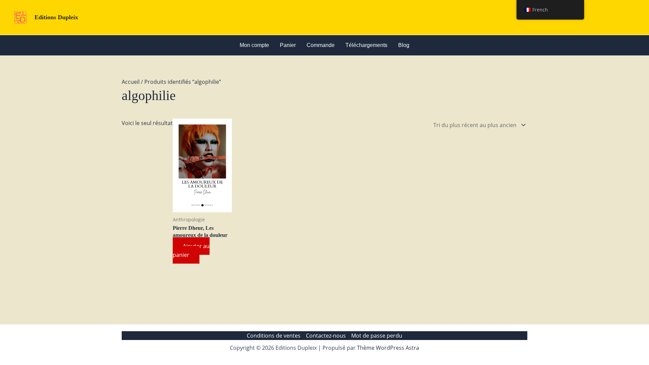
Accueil (131, 82)
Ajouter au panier (191, 250)
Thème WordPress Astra (388, 347)
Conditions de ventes (274, 335)
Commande (321, 45)
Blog (403, 45)
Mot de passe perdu (376, 335)
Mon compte (254, 45)
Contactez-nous (326, 335)
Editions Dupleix (56, 17)
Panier (288, 45)
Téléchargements (366, 45)
